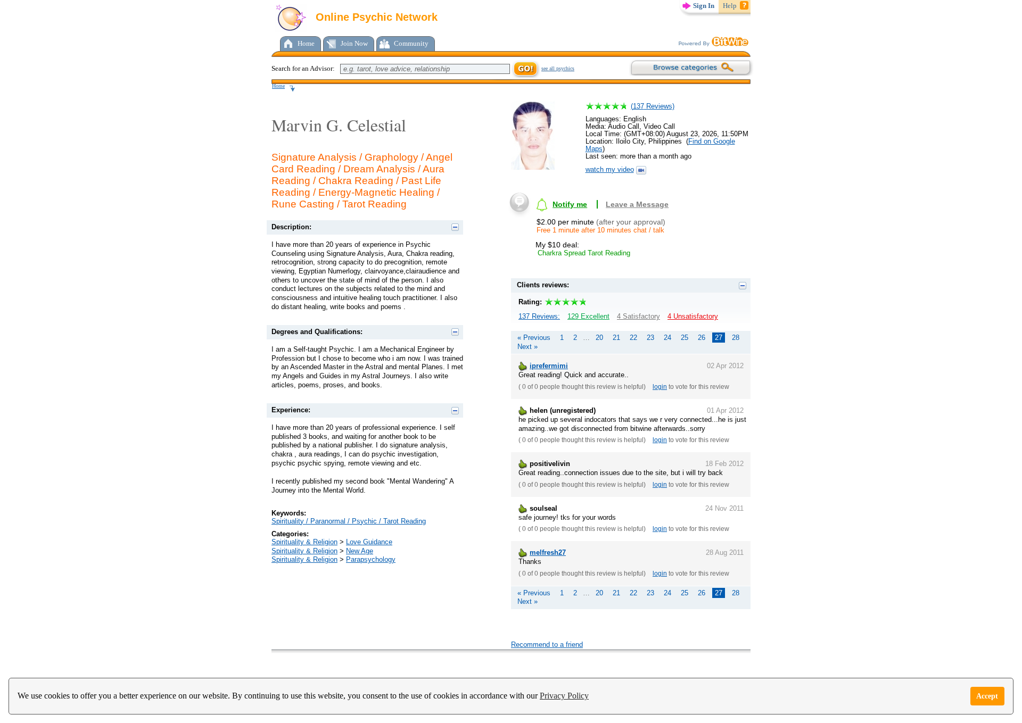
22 (633, 338)
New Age (359, 551)
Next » (527, 347)
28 (735, 338)
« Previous (533, 338)
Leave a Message (637, 204)
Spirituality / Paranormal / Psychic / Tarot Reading (348, 521)
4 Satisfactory (638, 316)
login (660, 387)
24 (667, 338)
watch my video (610, 169)
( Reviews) (652, 106)
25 (684, 338)
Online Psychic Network (375, 17)
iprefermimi (549, 366)
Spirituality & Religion (304, 542)
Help (730, 6)
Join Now (354, 43)
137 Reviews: (539, 316)
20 (599, 338)
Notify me (570, 204)
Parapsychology (370, 559)
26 (701, 338)
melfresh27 (548, 552)
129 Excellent (588, 316)
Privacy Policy (564, 695)
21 (616, 338)
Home (306, 43)
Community (411, 43)
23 (650, 338)
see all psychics (557, 68)
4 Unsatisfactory (692, 316)
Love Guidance (369, 542)
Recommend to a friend (547, 645)
